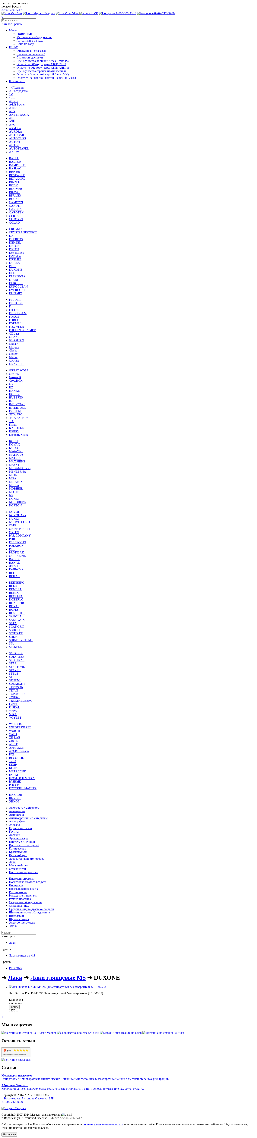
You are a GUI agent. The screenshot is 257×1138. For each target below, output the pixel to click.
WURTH (14, 730)
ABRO (13, 101)
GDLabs (14, 333)
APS (12, 124)
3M (11, 94)
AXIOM (14, 151)
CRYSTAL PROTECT (23, 232)
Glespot (13, 353)
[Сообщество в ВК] (78, 1032)
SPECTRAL (16, 660)
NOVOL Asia (17, 515)
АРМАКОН (16, 747)
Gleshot (13, 350)
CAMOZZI (16, 202)
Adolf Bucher (17, 104)
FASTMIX (15, 293)
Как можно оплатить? (31, 54)
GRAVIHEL (16, 364)
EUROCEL (16, 283)
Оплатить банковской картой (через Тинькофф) (47, 77)
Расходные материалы (23, 895)
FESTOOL (16, 303)
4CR (12, 97)
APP (12, 121)
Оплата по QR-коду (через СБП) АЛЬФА (43, 67)
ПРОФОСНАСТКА (22, 778)
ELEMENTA (17, 276)
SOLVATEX (16, 656)
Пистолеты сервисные (23, 872)
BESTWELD (17, 175)
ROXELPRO (17, 602)
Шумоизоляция (19, 919)
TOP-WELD (17, 693)
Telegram (49, 13)
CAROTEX (16, 212)
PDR (12, 539)
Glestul (13, 357)
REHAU (14, 576)
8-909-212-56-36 (164, 13)
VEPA (13, 710)
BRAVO (14, 192)
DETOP (14, 249)
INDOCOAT (17, 404)
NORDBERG (17, 502)
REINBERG (16, 582)
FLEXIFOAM (18, 313)
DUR (12, 266)
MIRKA (14, 485)
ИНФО (13, 47)
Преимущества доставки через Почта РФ (43, 60)
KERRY (14, 431)
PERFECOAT (17, 542)
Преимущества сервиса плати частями (41, 71)
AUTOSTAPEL (19, 148)
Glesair (13, 343)
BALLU (14, 158)
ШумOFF (15, 798)
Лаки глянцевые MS (22, 955)
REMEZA (15, 589)
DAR (12, 235)
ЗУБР (12, 761)
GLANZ (14, 337)
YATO (13, 734)
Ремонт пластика (20, 898)
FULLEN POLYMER (22, 330)
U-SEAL (14, 707)
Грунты (14, 831)
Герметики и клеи (20, 828)
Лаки (12, 862)
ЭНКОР (14, 801)
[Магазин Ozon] (121, 1032)
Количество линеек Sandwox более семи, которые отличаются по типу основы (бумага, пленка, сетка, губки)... (73, 1087)
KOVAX (14, 444)
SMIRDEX (16, 653)
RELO (13, 586)
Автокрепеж (17, 811)
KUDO (13, 447)
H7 (11, 387)
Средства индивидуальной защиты (31, 909)
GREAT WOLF (18, 370)
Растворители (18, 892)
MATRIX (15, 458)
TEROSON (16, 687)
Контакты (17, 81)
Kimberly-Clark (18, 434)
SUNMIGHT (17, 683)
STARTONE (17, 666)
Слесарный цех (19, 905)
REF (12, 572)
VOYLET (15, 717)
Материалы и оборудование (34, 37)
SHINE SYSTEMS (21, 640)
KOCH (13, 441)
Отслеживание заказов (31, 50)
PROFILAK (16, 552)
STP (11, 677)
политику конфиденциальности (103, 1124)
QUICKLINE (17, 555)
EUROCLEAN (18, 286)
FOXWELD (16, 326)
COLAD (14, 222)
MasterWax (16, 451)
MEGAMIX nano (19, 468)
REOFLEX (16, 596)
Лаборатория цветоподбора (26, 858)
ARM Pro (15, 128)
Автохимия (16, 814)
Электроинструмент (22, 922)
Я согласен (9, 1134)
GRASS (14, 360)
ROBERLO (16, 599)
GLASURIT (16, 340)
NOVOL (14, 511)
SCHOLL (15, 630)
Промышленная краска (24, 888)
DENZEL (15, 242)
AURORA (15, 131)
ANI (11, 118)
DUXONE (15, 269)
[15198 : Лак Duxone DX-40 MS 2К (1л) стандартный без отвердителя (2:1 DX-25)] (57, 986)
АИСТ (13, 744)
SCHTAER (16, 633)
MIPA (12, 478)
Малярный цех (18, 865)
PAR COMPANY (20, 535)
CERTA (14, 215)
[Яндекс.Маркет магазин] (29, 1032)
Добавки (14, 835)
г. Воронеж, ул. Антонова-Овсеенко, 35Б (28, 1098)
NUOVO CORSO (20, 522)
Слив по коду (25, 44)
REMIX (14, 592)
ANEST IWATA (19, 114)
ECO (12, 273)
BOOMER (15, 188)
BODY (13, 185)
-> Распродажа (18, 91)
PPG (12, 549)
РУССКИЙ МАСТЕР (22, 788)
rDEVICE (15, 566)
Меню (13, 30)
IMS (11, 400)
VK (95, 13)
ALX (12, 111)
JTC (11, 421)
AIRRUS (14, 107)
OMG (12, 525)
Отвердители (17, 868)
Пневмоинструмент (21, 878)
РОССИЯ (15, 785)
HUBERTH (16, 397)
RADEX (14, 559)
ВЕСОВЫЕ (16, 757)
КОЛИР (14, 768)
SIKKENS (15, 646)
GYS (12, 384)
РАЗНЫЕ (15, 781)
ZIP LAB (14, 737)
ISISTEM (15, 411)
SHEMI (13, 636)
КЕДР (13, 764)
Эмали (13, 926)
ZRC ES (14, 740)
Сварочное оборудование (25, 902)
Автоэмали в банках (30, 40)
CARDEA (15, 209)
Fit (10, 306)
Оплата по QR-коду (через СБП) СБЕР (41, 64)
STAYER (15, 670)
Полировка (16, 885)
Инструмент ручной (22, 841)
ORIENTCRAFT (19, 528)
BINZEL (14, 182)
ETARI (13, 279)
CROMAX (16, 229)
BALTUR (15, 161)
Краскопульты (18, 851)
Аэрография (17, 821)
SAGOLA (15, 616)
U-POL (13, 704)
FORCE (14, 320)
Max (19, 13)
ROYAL (14, 606)
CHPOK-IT (16, 219)
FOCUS (14, 316)
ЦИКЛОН (15, 794)
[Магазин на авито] (163, 1032)
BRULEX (15, 195)
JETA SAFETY (18, 417)
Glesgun (14, 347)
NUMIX (14, 518)
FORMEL (15, 323)
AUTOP (14, 145)
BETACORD (17, 178)
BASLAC (15, 168)
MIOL (13, 475)
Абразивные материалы (24, 807)
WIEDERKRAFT (20, 727)
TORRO (14, 697)
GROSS (14, 373)
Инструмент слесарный (24, 845)
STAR (13, 663)
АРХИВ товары (19, 751)
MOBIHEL (16, 488)
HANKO (14, 390)
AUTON (14, 141)
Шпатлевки (16, 915)
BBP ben (14, 171)
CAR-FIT (15, 205)
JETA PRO (16, 414)
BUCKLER (16, 198)
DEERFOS (16, 239)
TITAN (13, 690)
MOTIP (13, 491)
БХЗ (11, 754)
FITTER (14, 309)
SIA (11, 643)
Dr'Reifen (15, 256)
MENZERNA (17, 471)
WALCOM (16, 724)
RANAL (14, 562)
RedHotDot (16, 569)
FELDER (15, 299)
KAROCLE (16, 428)
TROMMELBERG (21, 700)
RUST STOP (17, 613)
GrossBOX (16, 380)
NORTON (15, 505)
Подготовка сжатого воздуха (27, 882)
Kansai (13, 424)
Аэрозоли (15, 824)
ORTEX (14, 532)
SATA (13, 623)
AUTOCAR (16, 135)
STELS (13, 673)
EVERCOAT (17, 290)
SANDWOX (17, 619)
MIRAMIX (16, 481)
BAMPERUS (17, 165)
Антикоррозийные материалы (28, 818)
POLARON (16, 545)
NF (11, 495)
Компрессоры (18, 848)
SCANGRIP (16, 626)
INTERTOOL (17, 407)
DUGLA (14, 262)
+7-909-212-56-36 (13, 1101)
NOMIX (14, 498)
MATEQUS (16, 454)
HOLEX (14, 394)
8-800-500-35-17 (12, 9)
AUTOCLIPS (17, 138)
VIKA (13, 714)
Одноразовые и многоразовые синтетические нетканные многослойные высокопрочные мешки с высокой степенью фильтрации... (86, 1077)
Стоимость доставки (30, 57)
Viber (75, 13)
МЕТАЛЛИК (17, 771)
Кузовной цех (18, 855)
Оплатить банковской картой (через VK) (43, 74)
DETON (14, 245)
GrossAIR (15, 377)
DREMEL (15, 259)
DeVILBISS (16, 252)
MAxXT (14, 464)
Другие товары (18, 838)
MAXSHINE (17, 461)
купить (14, 1006)
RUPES (14, 609)
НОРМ (13, 774)
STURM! (15, 680)
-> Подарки (16, 87)
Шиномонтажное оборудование (29, 912)
